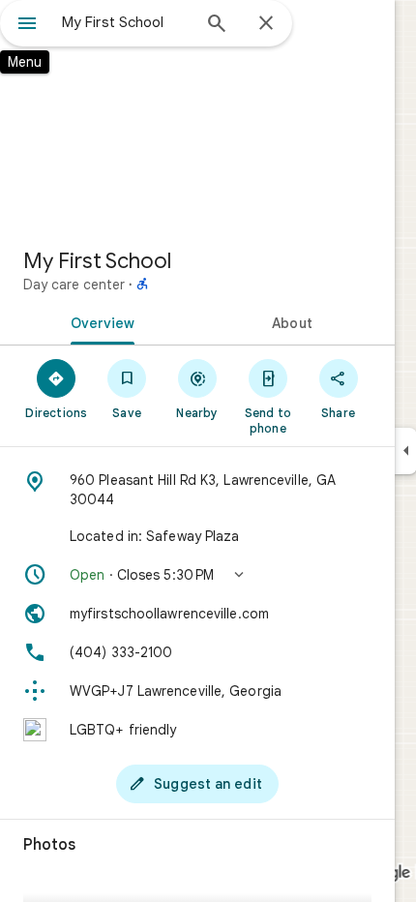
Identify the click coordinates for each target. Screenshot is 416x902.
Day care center (74, 284)
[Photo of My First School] (197, 116)
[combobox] (126, 22)
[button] (197, 575)
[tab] (98, 321)
